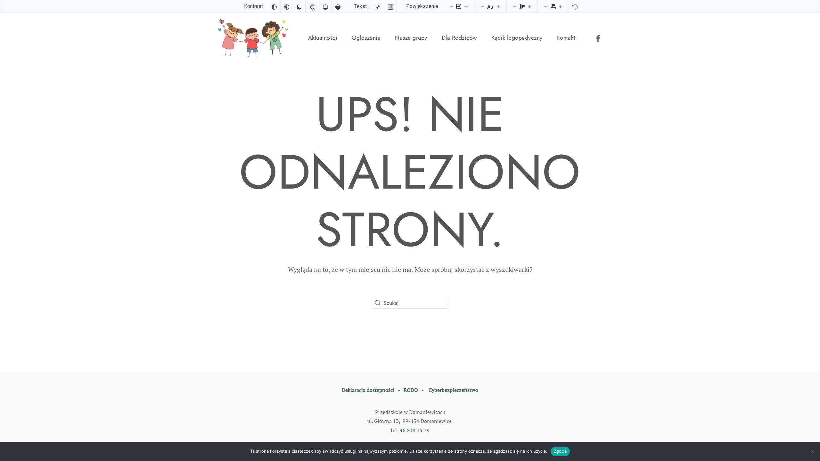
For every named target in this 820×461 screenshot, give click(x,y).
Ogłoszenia (366, 38)
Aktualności (323, 38)
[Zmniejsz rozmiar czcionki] (482, 6)
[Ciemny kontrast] (299, 6)
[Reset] (575, 6)
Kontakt (566, 38)
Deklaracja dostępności (368, 389)
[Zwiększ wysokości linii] (529, 6)
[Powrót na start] (254, 38)
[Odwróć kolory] (274, 6)
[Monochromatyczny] (286, 6)
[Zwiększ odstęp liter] (560, 6)
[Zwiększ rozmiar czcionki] (498, 6)
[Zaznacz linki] (378, 6)
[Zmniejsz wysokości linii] (515, 6)
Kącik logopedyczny (517, 38)
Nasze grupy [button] (411, 38)
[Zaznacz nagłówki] (390, 6)
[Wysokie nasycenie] (338, 6)
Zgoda (560, 451)
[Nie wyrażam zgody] (812, 451)
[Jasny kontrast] (312, 6)
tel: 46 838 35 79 (410, 430)
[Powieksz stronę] (466, 6)
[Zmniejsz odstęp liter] (546, 6)
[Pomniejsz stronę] (451, 6)
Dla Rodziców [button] (459, 38)
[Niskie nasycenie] (325, 6)
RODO (411, 389)
